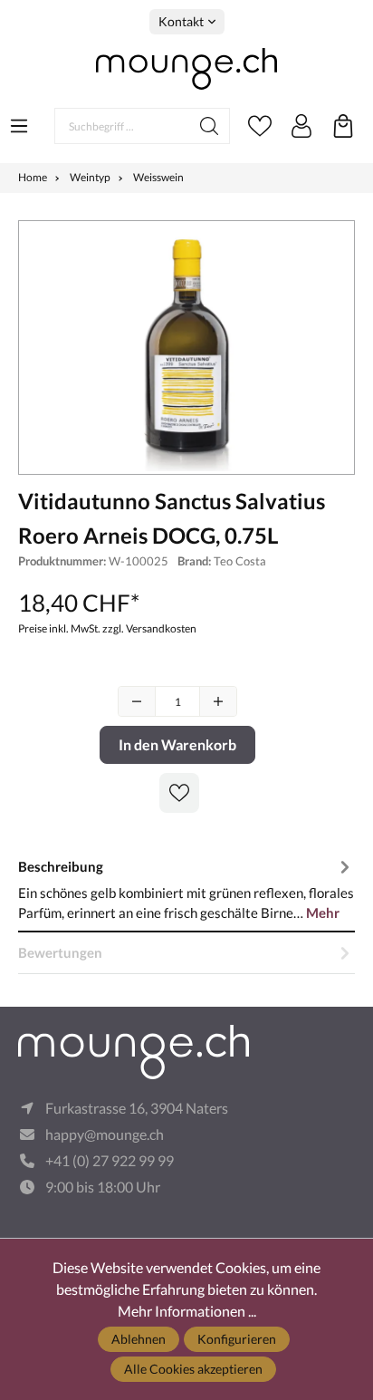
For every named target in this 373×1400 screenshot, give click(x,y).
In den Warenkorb (177, 744)
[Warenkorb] (343, 126)
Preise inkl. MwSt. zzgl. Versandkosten (107, 628)
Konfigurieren (236, 1339)
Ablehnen (138, 1339)
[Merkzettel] (260, 126)
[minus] (137, 701)
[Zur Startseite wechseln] (186, 69)
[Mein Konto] (301, 126)
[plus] (218, 701)
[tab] (186, 888)
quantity (177, 701)
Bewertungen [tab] (60, 952)
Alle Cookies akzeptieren (193, 1368)
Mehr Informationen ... (187, 1310)
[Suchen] (209, 126)
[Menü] (19, 120)
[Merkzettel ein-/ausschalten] (179, 793)
